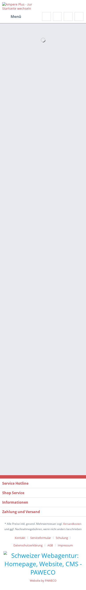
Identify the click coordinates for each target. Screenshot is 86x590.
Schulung (62, 538)
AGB (50, 545)
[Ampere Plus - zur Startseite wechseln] (22, 6)
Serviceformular (40, 538)
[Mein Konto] (68, 16)
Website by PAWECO (43, 581)
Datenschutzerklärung (28, 545)
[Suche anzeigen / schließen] (46, 16)
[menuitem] (11, 16)
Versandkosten (72, 524)
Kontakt (20, 538)
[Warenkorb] (79, 16)
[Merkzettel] (57, 16)
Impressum (65, 545)
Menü (16, 16)
